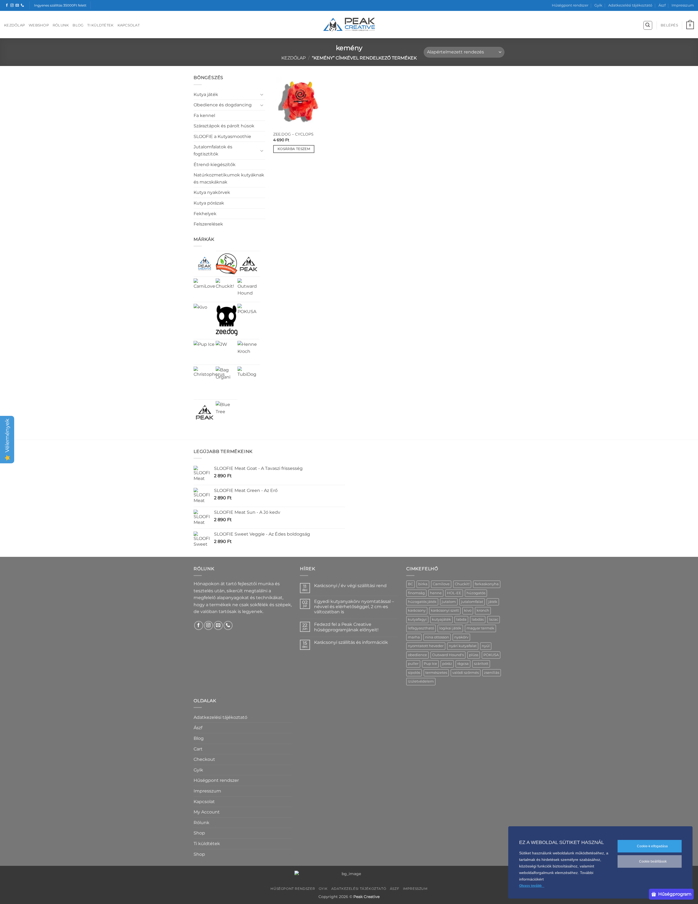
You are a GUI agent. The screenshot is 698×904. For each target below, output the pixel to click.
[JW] (221, 346)
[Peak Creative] (205, 263)
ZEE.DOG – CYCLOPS (293, 134)
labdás (478, 619)
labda (461, 619)
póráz (447, 664)
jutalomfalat (472, 602)
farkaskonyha (487, 584)
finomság (416, 593)
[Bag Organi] (227, 377)
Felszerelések (208, 224)
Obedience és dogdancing (223, 104)
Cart (198, 749)
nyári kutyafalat (463, 646)
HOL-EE (454, 593)
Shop (199, 833)
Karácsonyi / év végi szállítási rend (350, 585)
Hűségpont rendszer (570, 5)
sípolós (414, 673)
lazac (493, 619)
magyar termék (480, 628)
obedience (417, 655)
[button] (647, 25)
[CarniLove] (205, 289)
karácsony (417, 610)
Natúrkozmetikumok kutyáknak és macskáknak (229, 178)
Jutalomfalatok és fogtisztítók (213, 150)
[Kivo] (200, 310)
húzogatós (476, 593)
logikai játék (450, 628)
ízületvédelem (421, 681)
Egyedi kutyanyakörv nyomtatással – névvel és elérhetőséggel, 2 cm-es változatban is (354, 606)
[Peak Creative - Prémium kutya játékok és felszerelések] (349, 24)
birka (423, 584)
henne (436, 593)
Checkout (204, 759)
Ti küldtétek (100, 25)
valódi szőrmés (465, 673)
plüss (473, 655)
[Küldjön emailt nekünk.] (17, 5)
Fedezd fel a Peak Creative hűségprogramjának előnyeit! (346, 627)
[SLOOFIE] (248, 264)
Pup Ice (430, 664)
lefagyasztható (421, 628)
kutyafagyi (417, 619)
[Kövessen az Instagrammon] (12, 5)
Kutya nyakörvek (212, 192)
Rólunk (61, 25)
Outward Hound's (448, 655)
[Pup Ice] (204, 351)
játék (492, 602)
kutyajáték (441, 619)
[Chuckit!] (227, 289)
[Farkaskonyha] (227, 264)
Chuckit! (462, 584)
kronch (483, 610)
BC (410, 584)
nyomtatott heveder (426, 646)
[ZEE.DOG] (227, 320)
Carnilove (441, 584)
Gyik (598, 5)
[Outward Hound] (248, 289)
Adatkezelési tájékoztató (630, 5)
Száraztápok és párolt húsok (224, 125)
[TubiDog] (248, 377)
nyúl (486, 646)
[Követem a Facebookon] (6, 5)
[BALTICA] (205, 412)
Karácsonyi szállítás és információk (351, 642)
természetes (436, 673)
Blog (78, 25)
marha (414, 637)
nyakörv (461, 637)
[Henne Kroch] (248, 352)
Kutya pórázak (209, 203)
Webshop (39, 25)
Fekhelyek (205, 213)
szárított (481, 664)
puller (413, 664)
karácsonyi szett (445, 610)
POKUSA (491, 655)
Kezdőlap (14, 25)
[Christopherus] (209, 382)
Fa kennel (204, 115)
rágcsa (463, 664)
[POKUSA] (248, 315)
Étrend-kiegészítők (215, 164)
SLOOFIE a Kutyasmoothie (222, 136)
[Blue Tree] (227, 412)
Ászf (662, 5)
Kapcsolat (129, 25)
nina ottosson (437, 637)
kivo (467, 610)
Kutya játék (206, 94)
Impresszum (683, 5)
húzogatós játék (422, 602)
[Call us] (22, 5)
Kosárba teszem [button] (294, 149)
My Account (207, 812)
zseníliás (491, 673)
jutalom (449, 602)
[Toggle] (262, 94)
